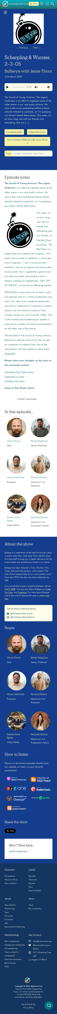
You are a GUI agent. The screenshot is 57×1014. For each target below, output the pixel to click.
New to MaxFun (11, 883)
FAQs (7, 967)
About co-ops (10, 909)
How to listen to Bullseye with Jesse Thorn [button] (27, 139)
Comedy (17, 154)
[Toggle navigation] (5, 12)
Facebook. (22, 592)
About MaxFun (10, 905)
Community (9, 920)
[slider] (18, 87)
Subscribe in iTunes (14, 376)
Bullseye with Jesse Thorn (28, 71)
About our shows (11, 880)
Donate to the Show (15, 381)
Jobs (6, 923)
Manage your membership (15, 945)
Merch (31, 905)
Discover (32, 883)
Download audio (14, 132)
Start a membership (12, 941)
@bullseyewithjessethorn (22, 617)
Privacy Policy (28, 1008)
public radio (27, 154)
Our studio (9, 916)
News (31, 887)
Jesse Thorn (14, 441)
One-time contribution (13, 959)
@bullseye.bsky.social (21, 613)
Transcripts (33, 880)
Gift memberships (11, 949)
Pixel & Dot (31, 1004)
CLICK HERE (10, 589)
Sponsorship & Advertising (15, 927)
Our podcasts (10, 876)
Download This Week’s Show (19, 372)
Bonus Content (10, 963)
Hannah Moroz (39, 517)
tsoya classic (38, 154)
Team (7, 912)
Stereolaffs (10, 354)
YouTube (8, 592)
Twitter (48, 589)
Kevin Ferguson (39, 441)
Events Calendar (35, 891)
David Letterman (18, 851)
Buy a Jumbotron (35, 909)
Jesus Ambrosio (15, 477)
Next (37, 48)
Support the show (37, 132)
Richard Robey (39, 477)
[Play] (7, 87)
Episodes (32, 876)
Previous (22, 48)
